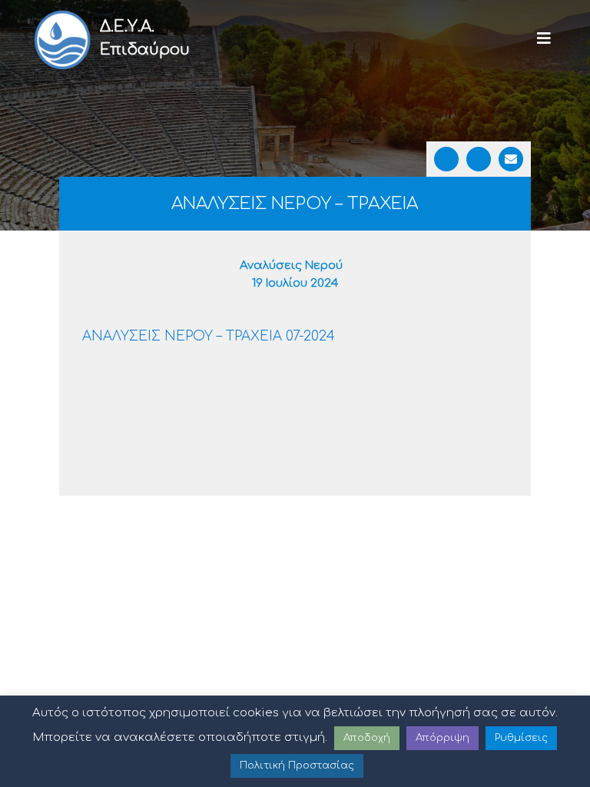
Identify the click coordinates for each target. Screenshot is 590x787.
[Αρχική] (61, 38)
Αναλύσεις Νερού (291, 265)
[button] (544, 38)
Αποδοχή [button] (366, 737)
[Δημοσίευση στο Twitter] (478, 159)
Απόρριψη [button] (442, 737)
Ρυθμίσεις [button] (521, 737)
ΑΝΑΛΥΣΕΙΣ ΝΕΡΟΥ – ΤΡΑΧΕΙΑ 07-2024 (208, 336)
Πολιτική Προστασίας (297, 765)
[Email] (511, 159)
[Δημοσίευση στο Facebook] (446, 159)
